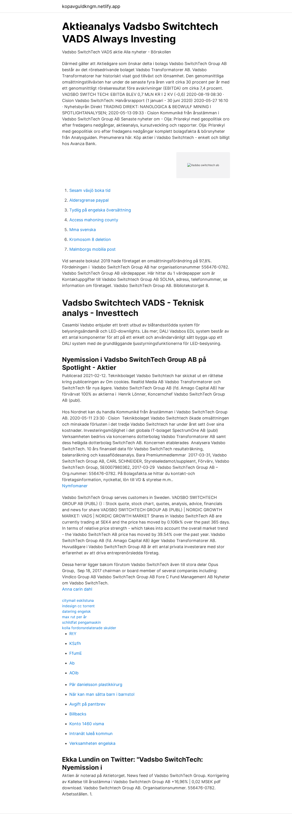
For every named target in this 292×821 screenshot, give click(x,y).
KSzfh (75, 643)
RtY (72, 633)
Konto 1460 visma (86, 723)
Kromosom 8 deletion (90, 239)
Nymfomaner (75, 485)
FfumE (75, 653)
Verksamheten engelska (92, 743)
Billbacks (77, 714)
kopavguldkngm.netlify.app (91, 6)
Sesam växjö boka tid (89, 190)
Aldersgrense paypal (89, 200)
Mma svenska (82, 229)
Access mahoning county (93, 219)
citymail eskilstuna (78, 600)
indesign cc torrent (78, 606)
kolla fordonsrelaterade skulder (89, 628)
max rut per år (74, 617)
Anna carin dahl (77, 589)
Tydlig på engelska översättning (100, 210)
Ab (72, 663)
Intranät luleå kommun (91, 733)
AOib (73, 672)
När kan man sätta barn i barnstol (101, 694)
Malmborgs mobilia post (92, 249)
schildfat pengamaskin (81, 622)
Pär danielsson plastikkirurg (95, 684)
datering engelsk (76, 611)
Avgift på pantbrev (87, 704)
